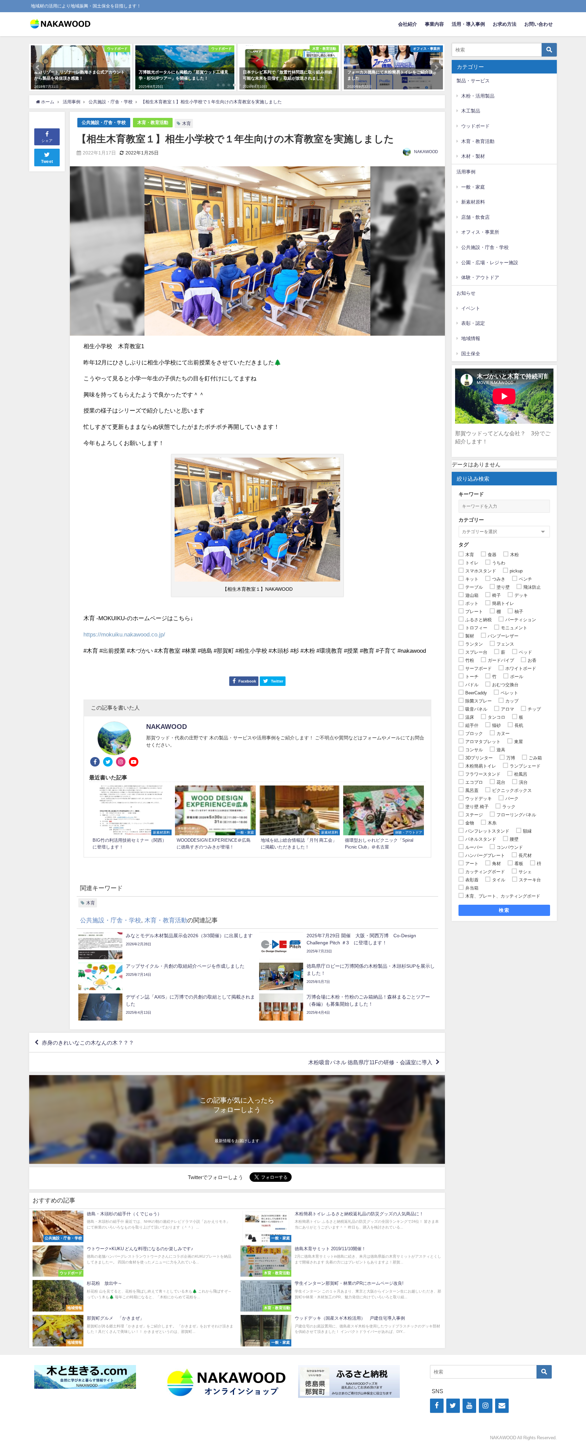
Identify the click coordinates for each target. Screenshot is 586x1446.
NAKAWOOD (426, 152)
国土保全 (470, 353)
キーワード (471, 494)
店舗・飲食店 (475, 217)
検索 (504, 910)
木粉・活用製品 (477, 95)
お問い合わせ (538, 24)
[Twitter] (453, 1406)
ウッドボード (475, 126)
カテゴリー (471, 519)
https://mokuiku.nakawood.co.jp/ (124, 634)
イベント (470, 308)
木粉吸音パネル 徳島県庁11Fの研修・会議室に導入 (370, 1062)
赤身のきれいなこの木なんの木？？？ (88, 1042)
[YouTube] (469, 1406)
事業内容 (434, 24)
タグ (463, 544)
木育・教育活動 (152, 122)
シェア (47, 141)
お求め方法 (504, 24)
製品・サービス (473, 80)
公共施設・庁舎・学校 (104, 122)
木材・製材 (473, 156)
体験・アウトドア (480, 277)
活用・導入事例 (468, 24)
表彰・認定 (473, 323)
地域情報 (470, 338)
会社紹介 (407, 24)
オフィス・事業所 (480, 232)
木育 (186, 123)
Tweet (47, 162)
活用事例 (465, 171)
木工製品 (470, 110)
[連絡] (502, 1406)
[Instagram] (485, 1406)
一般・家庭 (473, 187)
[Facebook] (437, 1406)
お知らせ (465, 293)
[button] (38, 67)
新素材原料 (473, 202)
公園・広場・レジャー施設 (489, 262)
